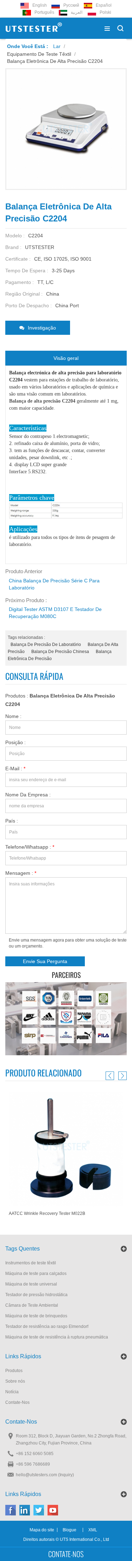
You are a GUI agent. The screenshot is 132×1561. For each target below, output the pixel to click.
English (39, 5)
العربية (76, 12)
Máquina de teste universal (31, 1284)
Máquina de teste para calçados (36, 1273)
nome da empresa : (28, 794)
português (44, 12)
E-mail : (15, 768)
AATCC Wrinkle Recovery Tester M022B (47, 1213)
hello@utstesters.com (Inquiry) (45, 1474)
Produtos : (60, 700)
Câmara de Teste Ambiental (31, 1305)
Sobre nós (15, 1381)
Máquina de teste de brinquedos (36, 1315)
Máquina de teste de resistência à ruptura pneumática (56, 1337)
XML (92, 1530)
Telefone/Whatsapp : (29, 847)
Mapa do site (42, 1530)
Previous (111, 1075)
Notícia (12, 1391)
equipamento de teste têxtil (39, 54)
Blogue (69, 1530)
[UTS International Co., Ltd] (33, 28)
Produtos (14, 1370)
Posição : (15, 742)
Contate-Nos (17, 1402)
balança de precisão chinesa (60, 651)
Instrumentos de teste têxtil (30, 1262)
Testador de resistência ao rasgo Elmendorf (46, 1326)
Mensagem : (20, 873)
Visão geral (66, 358)
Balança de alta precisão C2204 (42, 401)
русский (71, 5)
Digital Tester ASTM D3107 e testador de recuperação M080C (55, 612)
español (104, 5)
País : (11, 821)
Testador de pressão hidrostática (36, 1294)
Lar (57, 46)
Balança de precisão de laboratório (46, 644)
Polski (105, 12)
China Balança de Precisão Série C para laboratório (54, 584)
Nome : (13, 716)
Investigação (42, 328)
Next (121, 1075)
